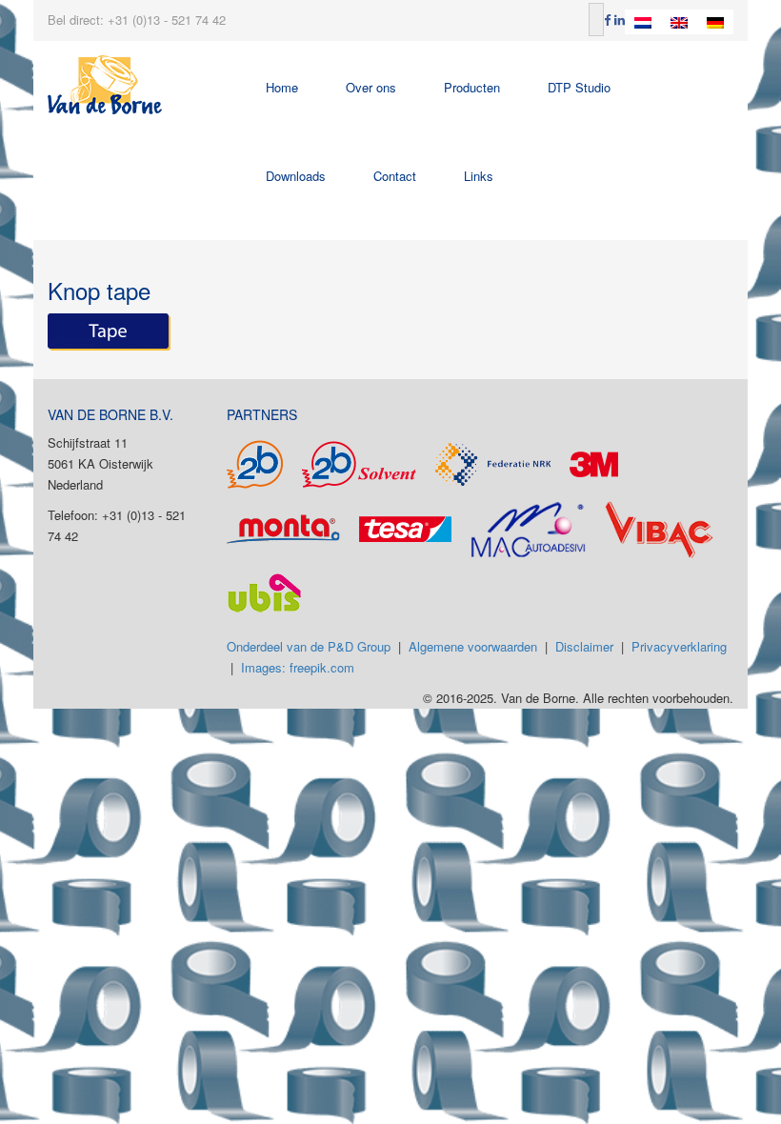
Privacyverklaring (679, 646)
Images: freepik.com (297, 667)
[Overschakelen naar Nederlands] (643, 22)
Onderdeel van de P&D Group (308, 646)
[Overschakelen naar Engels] (679, 22)
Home (282, 87)
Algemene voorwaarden (473, 646)
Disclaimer (584, 646)
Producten (472, 87)
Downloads (296, 176)
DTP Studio (579, 87)
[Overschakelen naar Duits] (715, 22)
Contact (394, 176)
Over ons (371, 87)
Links (478, 176)
